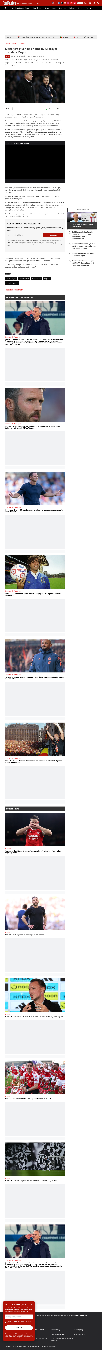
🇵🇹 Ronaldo (64, 37)
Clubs (80, 8)
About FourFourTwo (57, 1334)
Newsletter (37, 8)
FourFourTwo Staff (19, 56)
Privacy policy (55, 1330)
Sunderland (36, 278)
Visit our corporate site (79, 1315)
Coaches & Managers (18, 43)
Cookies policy (78, 1330)
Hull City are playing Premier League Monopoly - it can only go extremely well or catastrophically (83, 235)
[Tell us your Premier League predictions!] (82, 220)
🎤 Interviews (88, 37)
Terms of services (31, 241)
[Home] (5, 8)
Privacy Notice (11, 242)
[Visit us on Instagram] (68, 3)
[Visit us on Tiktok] (74, 3)
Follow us (50, 109)
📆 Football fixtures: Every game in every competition (36, 37)
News (47, 8)
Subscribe (80, 3)
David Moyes (11, 278)
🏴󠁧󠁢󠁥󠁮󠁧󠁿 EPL (76, 37)
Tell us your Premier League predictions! (82, 226)
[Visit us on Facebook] (58, 3)
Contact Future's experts (36, 1330)
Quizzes (72, 8)
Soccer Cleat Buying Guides (20, 8)
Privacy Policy (26, 1335)
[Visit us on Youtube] (65, 3)
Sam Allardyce (24, 278)
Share (10, 109)
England (47, 278)
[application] (35, 162)
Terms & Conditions (17, 1336)
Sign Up (19, 1328)
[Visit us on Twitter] (62, 3)
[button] (98, 3)
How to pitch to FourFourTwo (37, 1338)
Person (7, 43)
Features (62, 8)
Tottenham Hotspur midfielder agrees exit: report (83, 254)
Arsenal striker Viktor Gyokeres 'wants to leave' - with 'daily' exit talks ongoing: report (83, 246)
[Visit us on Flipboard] (71, 3)
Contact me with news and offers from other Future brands (19, 1322)
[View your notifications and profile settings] (94, 3)
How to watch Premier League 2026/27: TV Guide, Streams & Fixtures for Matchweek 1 (83, 263)
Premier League (12, 283)
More (87, 8)
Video (54, 8)
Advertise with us (79, 1334)
